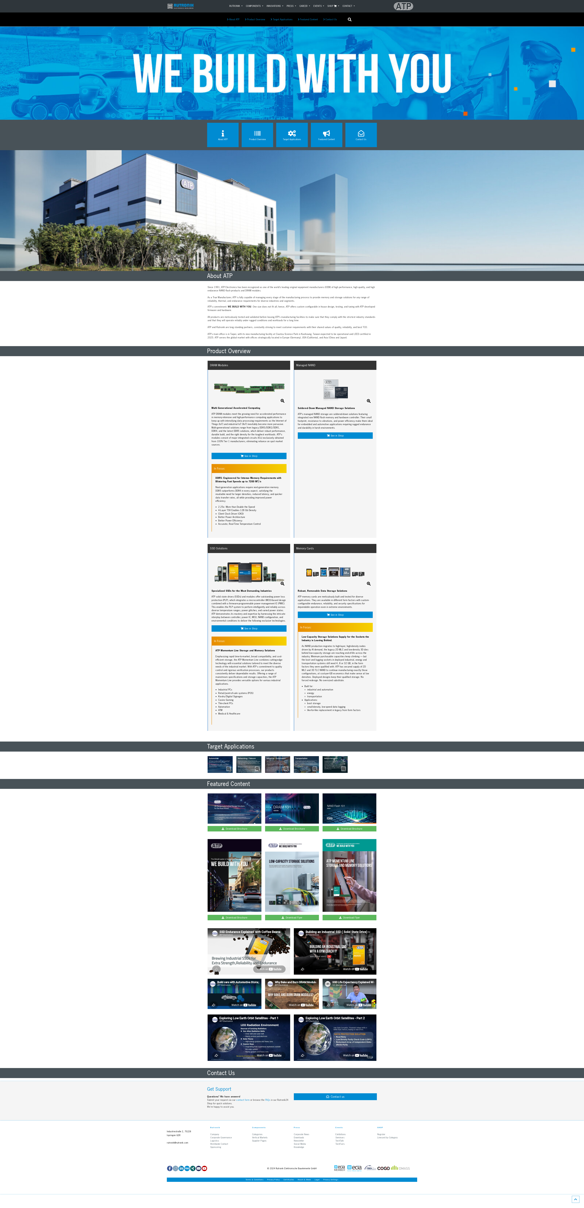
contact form (243, 1100)
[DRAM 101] (292, 808)
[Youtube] (204, 1168)
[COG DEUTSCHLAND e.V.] (383, 1168)
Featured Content (308, 19)
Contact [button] (347, 6)
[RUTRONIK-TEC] (187, 1168)
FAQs (268, 1100)
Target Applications (282, 19)
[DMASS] (400, 1168)
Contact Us (331, 19)
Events (317, 6)
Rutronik (235, 6)
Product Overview (255, 19)
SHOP (330, 6)
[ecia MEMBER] (354, 1168)
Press (290, 6)
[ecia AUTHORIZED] (339, 1168)
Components (254, 6)
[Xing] (193, 1168)
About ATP (234, 19)
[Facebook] (170, 1168)
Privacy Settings (330, 1179)
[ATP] (403, 6)
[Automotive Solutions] (234, 808)
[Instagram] (175, 1168)
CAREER (303, 6)
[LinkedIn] (181, 1168)
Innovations (274, 6)
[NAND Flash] (349, 808)
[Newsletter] (199, 1168)
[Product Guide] (234, 875)
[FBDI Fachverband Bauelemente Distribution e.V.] (370, 1168)
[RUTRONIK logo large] (180, 6)
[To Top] (575, 1199)
